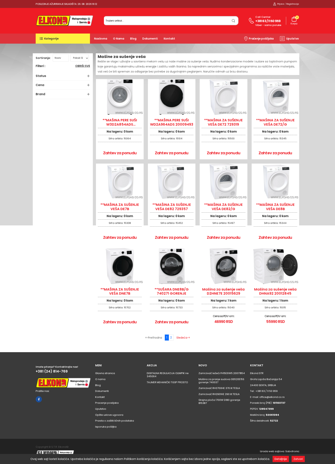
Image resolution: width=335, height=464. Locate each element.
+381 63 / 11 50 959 (268, 21)
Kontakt (169, 39)
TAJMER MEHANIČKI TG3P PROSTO (167, 382)
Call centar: (263, 17)
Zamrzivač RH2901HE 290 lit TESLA (219, 394)
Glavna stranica (105, 373)
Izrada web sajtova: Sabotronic (279, 451)
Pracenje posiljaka (107, 403)
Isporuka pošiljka (106, 427)
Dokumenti (150, 39)
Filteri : (40, 66)
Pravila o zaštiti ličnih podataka (114, 421)
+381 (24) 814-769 (52, 371)
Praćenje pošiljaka (261, 39)
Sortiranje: (43, 58)
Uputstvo (292, 39)
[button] (63, 39)
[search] (233, 20)
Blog (133, 39)
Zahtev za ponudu (119, 153)
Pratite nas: (43, 391)
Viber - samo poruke (268, 25)
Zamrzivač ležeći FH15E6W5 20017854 (222, 373)
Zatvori (298, 459)
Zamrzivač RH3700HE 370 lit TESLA (219, 388)
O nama (118, 39)
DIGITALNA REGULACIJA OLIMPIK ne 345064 (168, 374)
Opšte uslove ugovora (109, 415)
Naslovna (100, 39)
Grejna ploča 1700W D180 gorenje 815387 (219, 401)
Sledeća (181, 338)
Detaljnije (281, 459)
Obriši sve (82, 66)
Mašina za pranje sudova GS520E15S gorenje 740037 (221, 380)
